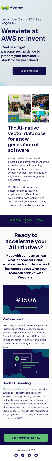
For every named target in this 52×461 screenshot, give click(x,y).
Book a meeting (29, 70)
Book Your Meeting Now (26, 437)
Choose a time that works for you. (19, 389)
